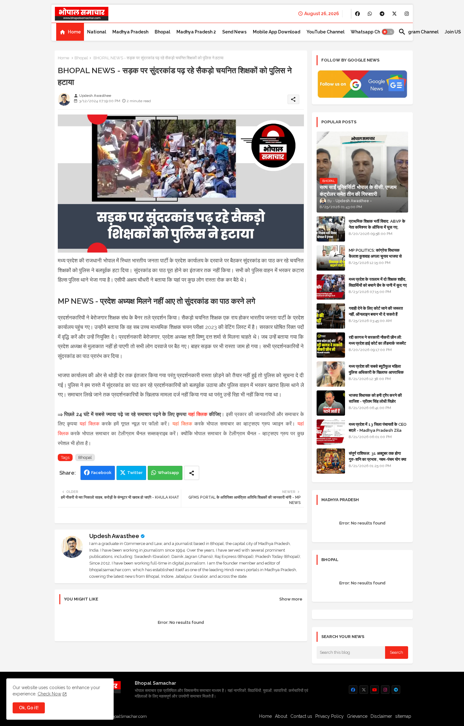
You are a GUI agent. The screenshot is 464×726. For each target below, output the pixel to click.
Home (74, 31)
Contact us (301, 716)
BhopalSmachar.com (127, 716)
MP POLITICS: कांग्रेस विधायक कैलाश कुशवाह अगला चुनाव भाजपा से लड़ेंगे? (375, 256)
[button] (388, 32)
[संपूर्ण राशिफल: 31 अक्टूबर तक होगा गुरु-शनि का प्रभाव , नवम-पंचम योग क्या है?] (331, 461)
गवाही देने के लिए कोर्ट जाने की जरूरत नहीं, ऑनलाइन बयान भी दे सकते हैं (376, 311)
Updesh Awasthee (114, 536)
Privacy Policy (329, 716)
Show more (290, 599)
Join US (453, 31)
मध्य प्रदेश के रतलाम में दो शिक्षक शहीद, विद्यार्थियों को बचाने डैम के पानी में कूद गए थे (378, 285)
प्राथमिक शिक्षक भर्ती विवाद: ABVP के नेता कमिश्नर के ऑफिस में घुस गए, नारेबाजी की (377, 227)
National (96, 31)
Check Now (49, 693)
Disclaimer (381, 716)
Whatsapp (168, 472)
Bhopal (162, 31)
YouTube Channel (325, 31)
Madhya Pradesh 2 (196, 31)
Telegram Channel (418, 31)
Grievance (357, 716)
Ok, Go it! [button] (29, 707)
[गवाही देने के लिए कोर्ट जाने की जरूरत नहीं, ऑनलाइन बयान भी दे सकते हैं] (331, 316)
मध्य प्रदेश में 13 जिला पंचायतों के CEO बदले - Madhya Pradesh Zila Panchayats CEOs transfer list (378, 433)
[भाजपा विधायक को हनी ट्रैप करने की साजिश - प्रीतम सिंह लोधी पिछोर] (331, 403)
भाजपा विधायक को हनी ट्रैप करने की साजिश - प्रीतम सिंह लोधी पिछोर (375, 398)
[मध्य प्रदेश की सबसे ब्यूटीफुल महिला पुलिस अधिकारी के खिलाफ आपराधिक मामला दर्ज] (331, 374)
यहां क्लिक (197, 414)
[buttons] (357, 14)
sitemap (403, 716)
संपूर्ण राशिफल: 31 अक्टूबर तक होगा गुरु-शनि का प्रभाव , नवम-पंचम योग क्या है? (377, 459)
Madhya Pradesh (130, 31)
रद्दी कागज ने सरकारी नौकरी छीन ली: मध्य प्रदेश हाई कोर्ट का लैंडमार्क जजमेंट (377, 340)
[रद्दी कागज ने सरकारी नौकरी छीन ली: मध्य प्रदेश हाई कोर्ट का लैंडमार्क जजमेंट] (331, 345)
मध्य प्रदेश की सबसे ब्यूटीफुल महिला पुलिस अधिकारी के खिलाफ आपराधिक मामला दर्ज (376, 372)
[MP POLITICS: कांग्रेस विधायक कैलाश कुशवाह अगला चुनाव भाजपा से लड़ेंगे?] (331, 258)
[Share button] (191, 473)
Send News (234, 31)
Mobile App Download (276, 31)
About (281, 716)
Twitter (135, 472)
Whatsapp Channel (371, 31)
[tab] (70, 32)
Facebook (101, 472)
